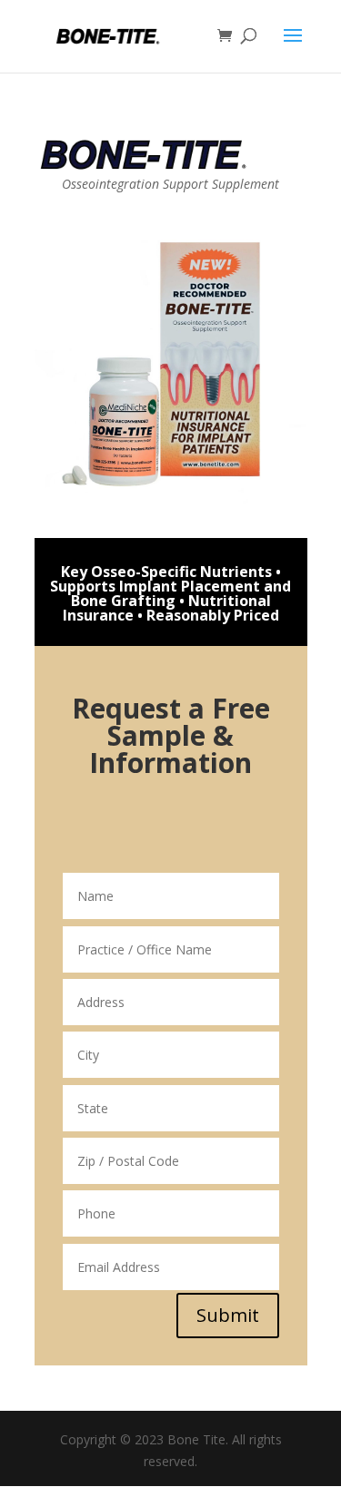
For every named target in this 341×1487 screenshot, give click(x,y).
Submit (227, 1315)
